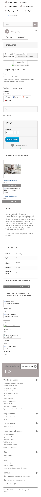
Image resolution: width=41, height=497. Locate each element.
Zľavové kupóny (8, 465)
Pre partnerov (9, 423)
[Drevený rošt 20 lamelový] (12, 325)
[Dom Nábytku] (20, 17)
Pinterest (8, 100)
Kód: (4, 74)
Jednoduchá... (7, 340)
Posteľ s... (6, 320)
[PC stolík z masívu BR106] (12, 347)
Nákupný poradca (28, 6)
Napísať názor (9, 109)
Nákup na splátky (8, 398)
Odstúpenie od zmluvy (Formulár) (13, 383)
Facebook (17, 97)
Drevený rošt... (7, 308)
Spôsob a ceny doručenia (10, 393)
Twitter (8, 97)
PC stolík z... (7, 351)
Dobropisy (6, 458)
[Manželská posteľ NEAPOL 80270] (12, 169)
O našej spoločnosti (9, 417)
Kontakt (24, 2)
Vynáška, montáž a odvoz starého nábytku (15, 409)
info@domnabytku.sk (18, 484)
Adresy (5, 460)
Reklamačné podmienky (10, 385)
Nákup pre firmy (8, 426)
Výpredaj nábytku (8, 434)
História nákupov (8, 455)
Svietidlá (21, 37)
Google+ (26, 97)
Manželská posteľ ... (10, 180)
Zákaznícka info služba (10, 447)
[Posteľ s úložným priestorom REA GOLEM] (12, 315)
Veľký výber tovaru (8, 442)
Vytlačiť (8, 115)
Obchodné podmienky (9, 388)
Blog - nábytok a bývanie (14, 11)
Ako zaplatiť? (7, 396)
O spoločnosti (9, 414)
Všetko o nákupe (12, 6)
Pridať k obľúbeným (21, 145)
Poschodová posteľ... (10, 196)
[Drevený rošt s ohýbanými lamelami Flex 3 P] (12, 303)
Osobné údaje (7, 463)
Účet (5, 452)
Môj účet (30, 11)
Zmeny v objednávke (9, 401)
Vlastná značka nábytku (10, 444)
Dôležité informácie (9, 391)
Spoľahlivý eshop (8, 437)
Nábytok (8, 37)
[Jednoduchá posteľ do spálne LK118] (12, 336)
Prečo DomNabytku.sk (12, 431)
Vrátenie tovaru (7, 403)
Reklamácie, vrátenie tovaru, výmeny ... (15, 468)
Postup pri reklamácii (9, 406)
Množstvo (8, 129)
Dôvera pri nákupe (8, 439)
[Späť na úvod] (5, 54)
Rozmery (6, 91)
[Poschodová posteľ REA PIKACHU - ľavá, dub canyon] (12, 190)
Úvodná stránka (12, 2)
